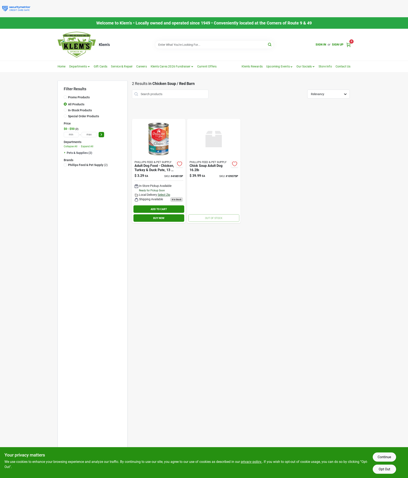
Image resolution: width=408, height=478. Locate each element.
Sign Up (337, 44)
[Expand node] (65, 152)
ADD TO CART (159, 209)
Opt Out (384, 469)
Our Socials (304, 66)
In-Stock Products (80, 110)
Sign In (321, 44)
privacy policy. (251, 462)
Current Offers (207, 66)
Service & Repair (122, 66)
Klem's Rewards (252, 66)
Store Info (325, 66)
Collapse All (70, 146)
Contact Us (343, 66)
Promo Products (79, 97)
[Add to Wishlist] (179, 163)
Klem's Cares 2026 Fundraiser (171, 66)
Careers (141, 66)
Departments (78, 66)
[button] (279, 66)
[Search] (270, 44)
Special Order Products (83, 116)
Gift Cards (101, 66)
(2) (88, 165)
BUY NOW (158, 218)
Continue (384, 457)
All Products (76, 104)
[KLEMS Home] (77, 45)
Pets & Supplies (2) (79, 153)
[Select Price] (101, 134)
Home (62, 66)
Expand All (87, 146)
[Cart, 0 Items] (348, 44)
